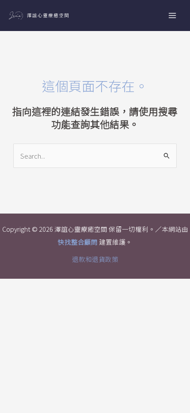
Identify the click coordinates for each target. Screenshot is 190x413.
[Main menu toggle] (172, 15)
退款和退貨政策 (95, 259)
